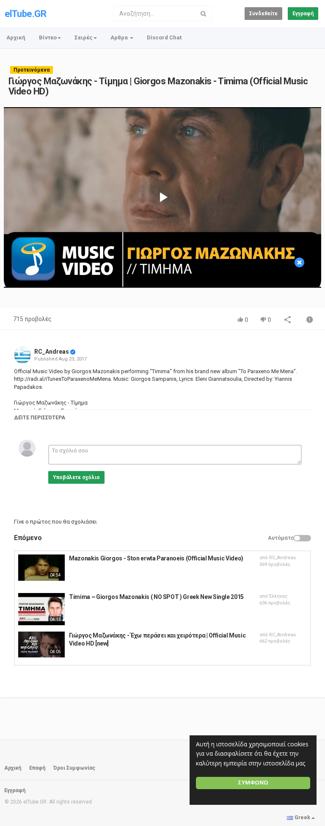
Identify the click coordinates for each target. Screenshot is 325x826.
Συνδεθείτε (263, 14)
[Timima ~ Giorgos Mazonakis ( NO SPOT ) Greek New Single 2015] (41, 609)
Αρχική (15, 37)
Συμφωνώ (253, 782)
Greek (302, 817)
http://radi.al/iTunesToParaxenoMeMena (62, 379)
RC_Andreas (51, 351)
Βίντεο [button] (48, 37)
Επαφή (37, 768)
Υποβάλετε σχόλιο (76, 477)
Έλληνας (278, 596)
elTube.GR (25, 13)
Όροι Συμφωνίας (74, 768)
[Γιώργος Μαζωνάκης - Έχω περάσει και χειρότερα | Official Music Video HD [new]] (41, 645)
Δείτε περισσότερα (39, 418)
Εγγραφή (303, 14)
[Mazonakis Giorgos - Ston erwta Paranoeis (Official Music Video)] (41, 567)
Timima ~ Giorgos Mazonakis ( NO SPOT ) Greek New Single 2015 (156, 596)
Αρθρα (119, 37)
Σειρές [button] (83, 37)
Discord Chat (164, 37)
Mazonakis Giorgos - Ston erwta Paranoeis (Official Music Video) (156, 558)
